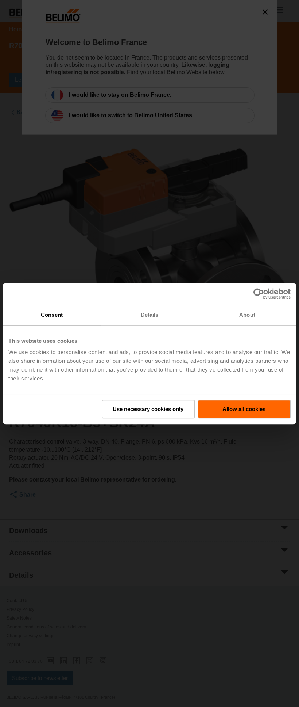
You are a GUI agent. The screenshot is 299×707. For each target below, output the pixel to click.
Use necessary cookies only (148, 409)
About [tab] (247, 315)
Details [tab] (150, 315)
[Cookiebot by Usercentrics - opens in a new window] (259, 293)
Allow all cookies (243, 409)
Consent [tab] (52, 315)
